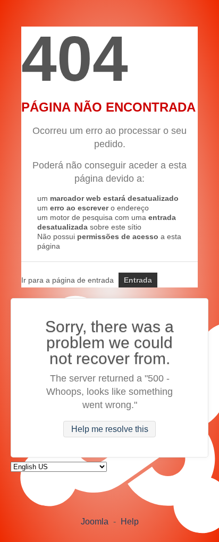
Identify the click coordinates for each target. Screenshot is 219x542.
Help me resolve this (109, 429)
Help (130, 521)
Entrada (138, 280)
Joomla (94, 521)
